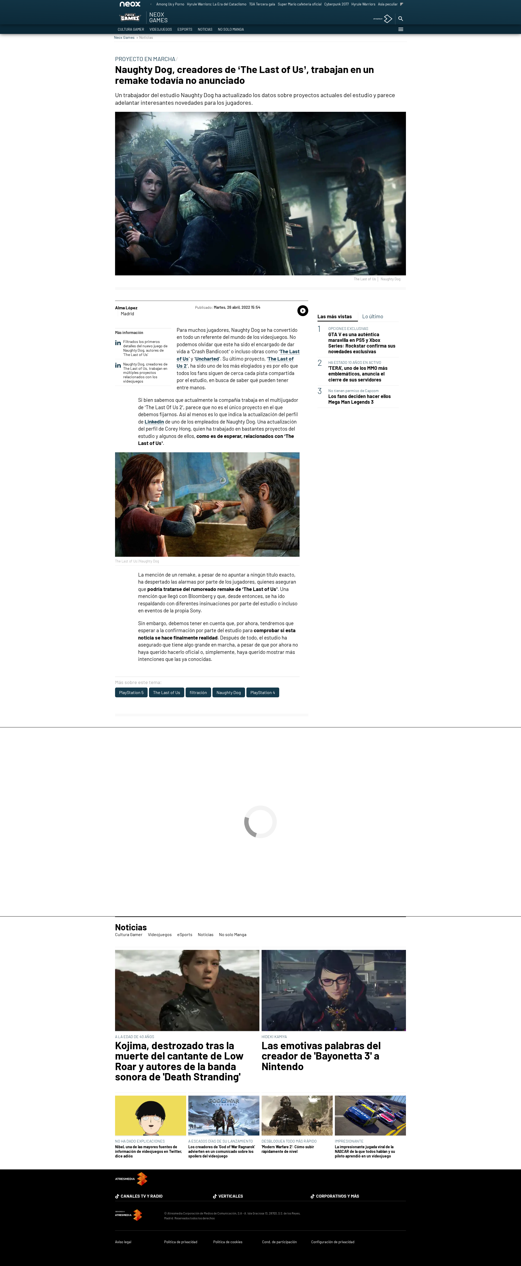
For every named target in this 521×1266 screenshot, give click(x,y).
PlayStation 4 (262, 692)
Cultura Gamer (131, 29)
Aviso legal (123, 1242)
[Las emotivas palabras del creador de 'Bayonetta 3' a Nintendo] (334, 991)
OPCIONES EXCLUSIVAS (348, 328)
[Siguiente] (402, 4)
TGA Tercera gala (262, 4)
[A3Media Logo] (131, 1184)
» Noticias (144, 37)
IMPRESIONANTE (349, 1141)
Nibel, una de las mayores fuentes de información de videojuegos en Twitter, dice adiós (148, 1151)
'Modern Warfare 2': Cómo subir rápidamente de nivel (288, 1149)
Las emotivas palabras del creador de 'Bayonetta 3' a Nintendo (321, 1055)
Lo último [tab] (372, 316)
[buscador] (400, 19)
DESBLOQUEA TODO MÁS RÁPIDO (289, 1141)
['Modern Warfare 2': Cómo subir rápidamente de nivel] (297, 1116)
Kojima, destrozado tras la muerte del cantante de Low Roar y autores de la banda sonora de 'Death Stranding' (179, 1061)
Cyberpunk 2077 (336, 4)
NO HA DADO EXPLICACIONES (140, 1141)
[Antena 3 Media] (137, 1215)
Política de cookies (227, 1242)
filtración (198, 692)
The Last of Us (166, 692)
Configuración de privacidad (332, 1242)
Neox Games (124, 37)
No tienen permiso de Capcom (353, 390)
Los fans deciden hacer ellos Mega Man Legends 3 (359, 399)
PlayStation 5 (131, 692)
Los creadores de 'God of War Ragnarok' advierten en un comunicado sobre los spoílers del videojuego (221, 1151)
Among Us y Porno (170, 4)
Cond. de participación (279, 1242)
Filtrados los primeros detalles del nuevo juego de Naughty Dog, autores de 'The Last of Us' (145, 348)
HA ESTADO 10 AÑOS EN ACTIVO (354, 362)
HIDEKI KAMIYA (274, 1036)
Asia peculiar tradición (395, 4)
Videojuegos (161, 29)
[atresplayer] (380, 19)
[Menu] (400, 29)
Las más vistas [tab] (334, 316)
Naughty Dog (229, 692)
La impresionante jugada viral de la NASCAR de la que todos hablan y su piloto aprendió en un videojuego (365, 1151)
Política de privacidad (180, 1242)
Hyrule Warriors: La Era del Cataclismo (216, 4)
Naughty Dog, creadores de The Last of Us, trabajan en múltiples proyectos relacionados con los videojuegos (145, 372)
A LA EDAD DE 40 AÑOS (134, 1036)
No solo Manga (231, 29)
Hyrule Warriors (363, 4)
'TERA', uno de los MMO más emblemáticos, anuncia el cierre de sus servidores (357, 373)
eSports (184, 29)
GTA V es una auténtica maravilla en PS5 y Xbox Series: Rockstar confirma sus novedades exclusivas (361, 342)
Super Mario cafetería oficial (300, 4)
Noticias (205, 29)
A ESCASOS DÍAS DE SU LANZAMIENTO (220, 1141)
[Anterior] (151, 4)
